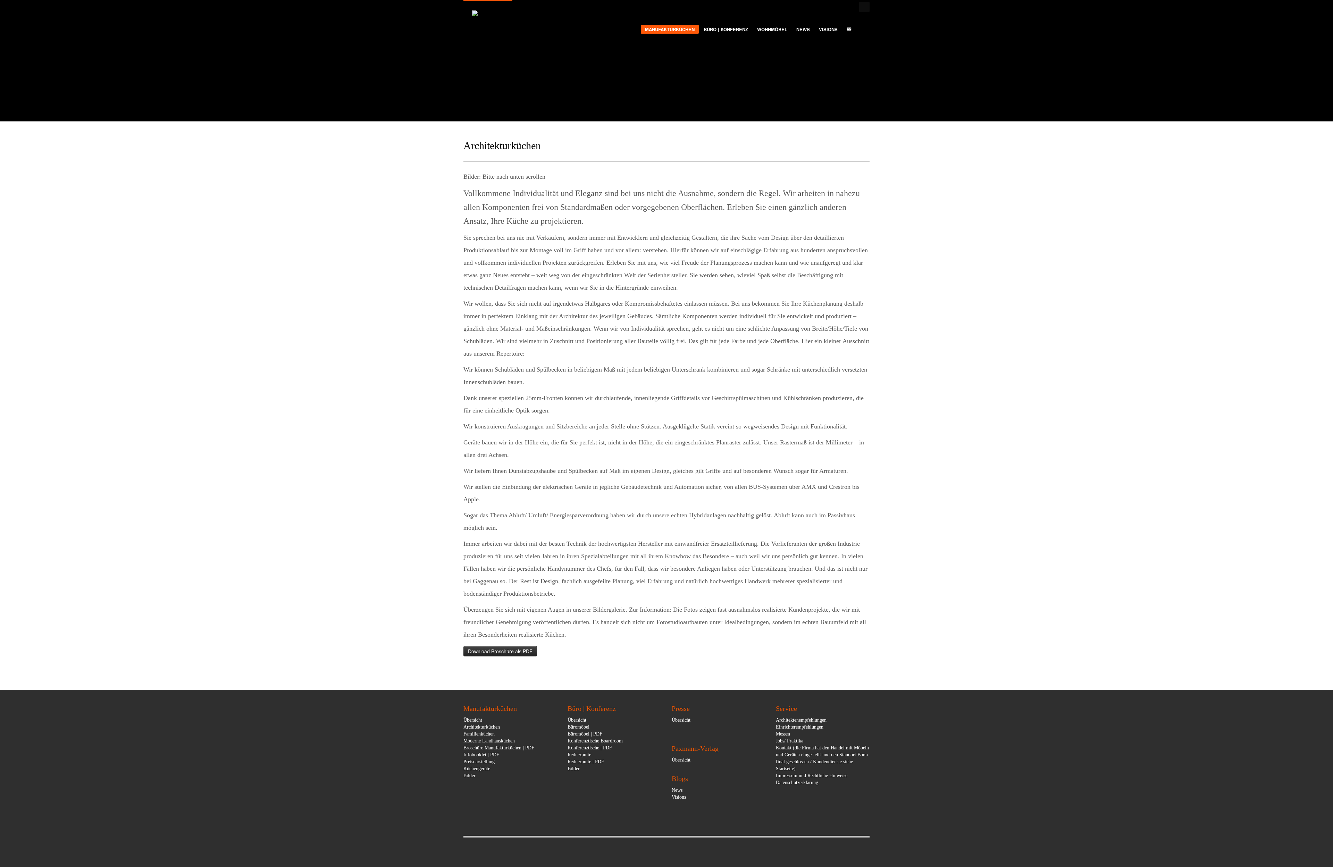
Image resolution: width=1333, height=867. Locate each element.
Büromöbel (578, 727)
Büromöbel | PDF (585, 734)
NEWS (803, 29)
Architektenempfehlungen (801, 720)
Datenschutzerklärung (797, 782)
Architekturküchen (481, 727)
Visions (679, 797)
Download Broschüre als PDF (500, 651)
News (677, 790)
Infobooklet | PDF (481, 754)
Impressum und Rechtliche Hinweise (811, 775)
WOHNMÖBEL (772, 29)
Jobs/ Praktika (789, 740)
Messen (783, 734)
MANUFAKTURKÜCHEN (670, 29)
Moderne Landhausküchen (489, 740)
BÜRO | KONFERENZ (726, 29)
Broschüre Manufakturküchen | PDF (498, 747)
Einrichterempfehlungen (799, 727)
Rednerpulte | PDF (586, 761)
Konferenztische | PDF (590, 747)
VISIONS (828, 29)
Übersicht (472, 720)
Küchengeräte (476, 768)
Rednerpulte (579, 754)
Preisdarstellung (479, 761)
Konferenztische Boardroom (595, 740)
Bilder (469, 775)
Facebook (864, 7)
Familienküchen (479, 734)
